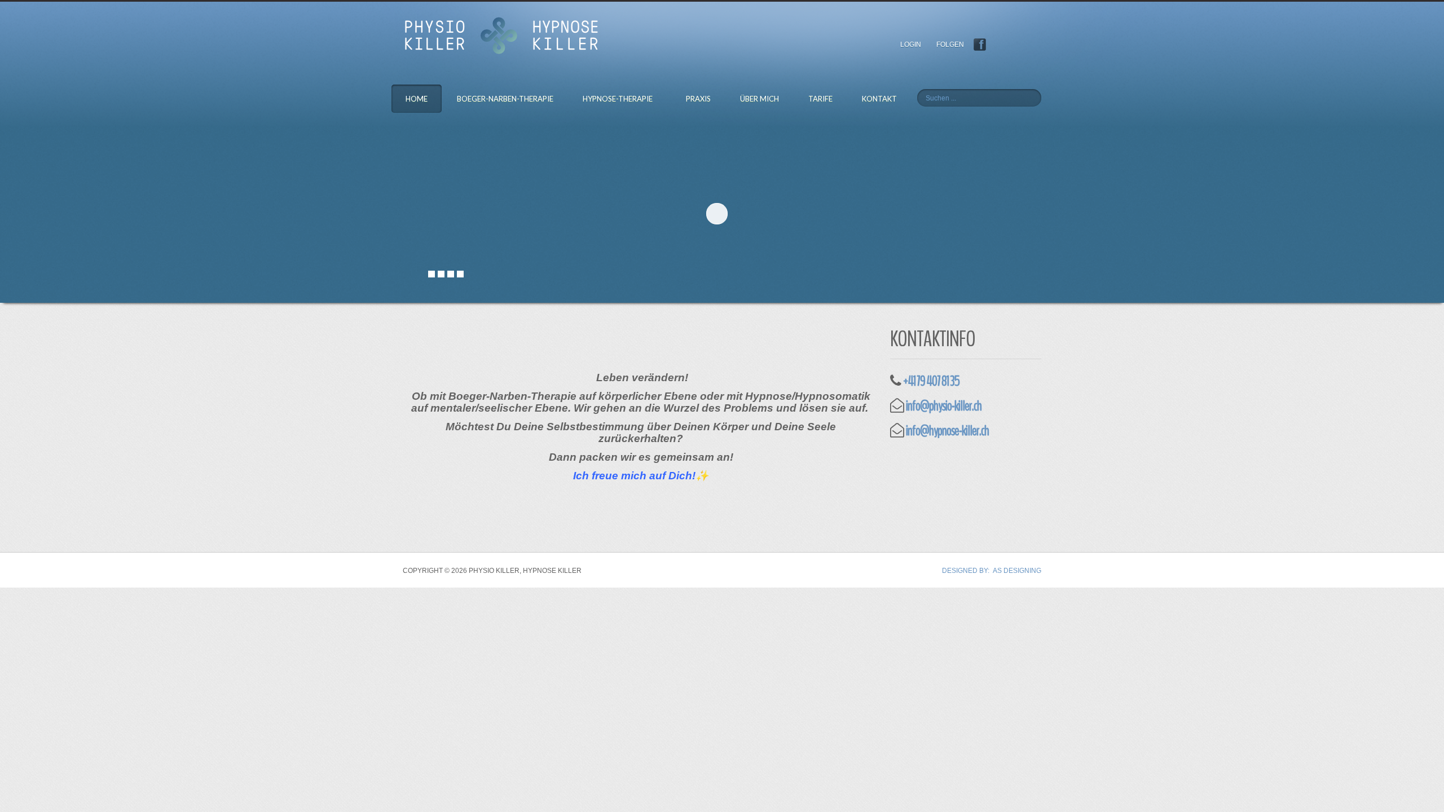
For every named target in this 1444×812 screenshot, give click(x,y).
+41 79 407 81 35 (931, 381)
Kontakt (879, 98)
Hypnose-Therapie (618, 98)
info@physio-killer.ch (943, 406)
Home (417, 98)
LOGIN (915, 44)
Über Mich (759, 98)
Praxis (698, 98)
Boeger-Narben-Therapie (505, 98)
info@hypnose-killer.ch (947, 430)
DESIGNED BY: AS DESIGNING (991, 571)
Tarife (820, 98)
